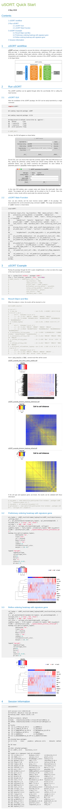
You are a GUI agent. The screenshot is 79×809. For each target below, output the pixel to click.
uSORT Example (15, 31)
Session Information (16, 40)
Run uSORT (13, 23)
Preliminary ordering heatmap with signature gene (30, 35)
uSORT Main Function (21, 28)
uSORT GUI (18, 26)
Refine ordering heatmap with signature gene (29, 37)
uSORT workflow (15, 21)
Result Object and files (21, 33)
